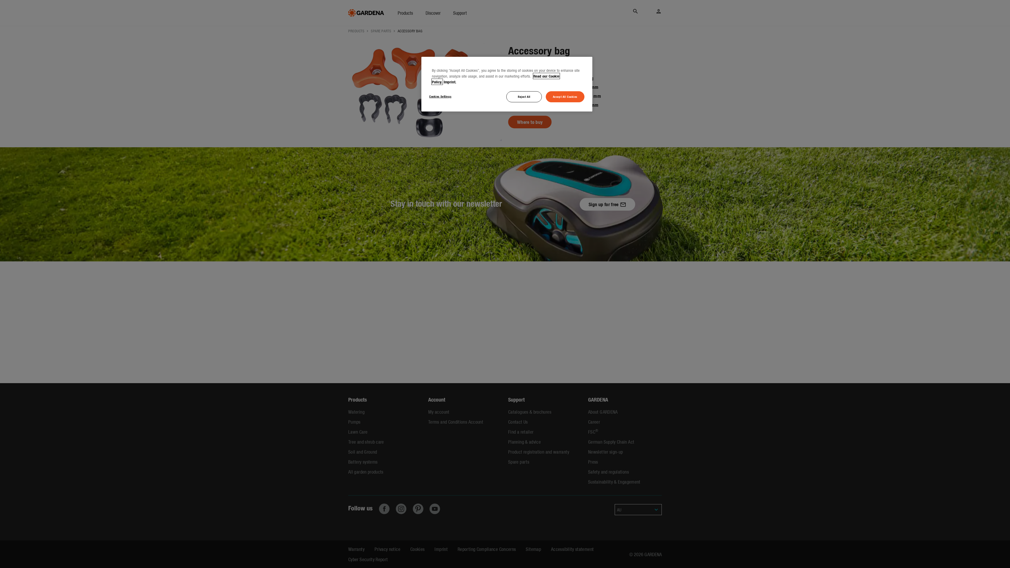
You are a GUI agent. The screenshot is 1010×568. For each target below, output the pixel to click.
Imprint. (450, 81)
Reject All (524, 96)
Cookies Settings (440, 96)
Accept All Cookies (565, 96)
